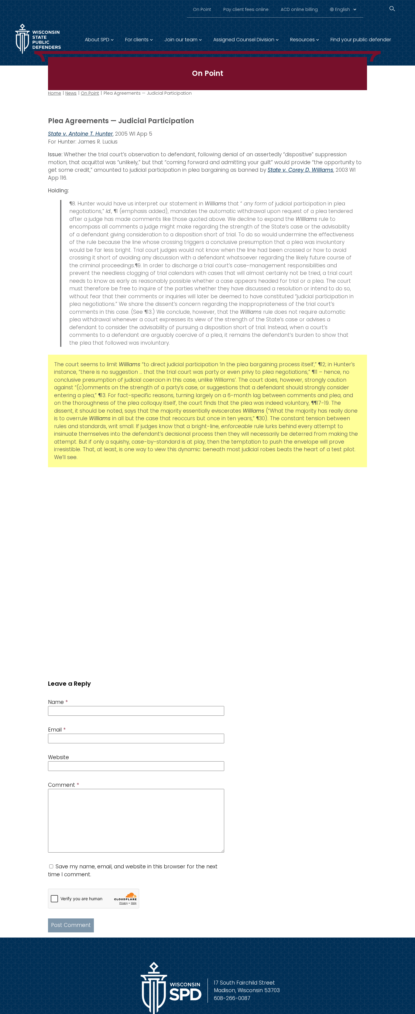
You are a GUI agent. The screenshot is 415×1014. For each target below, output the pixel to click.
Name (58, 702)
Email (57, 729)
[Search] (392, 8)
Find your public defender (361, 39)
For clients (137, 39)
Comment (63, 785)
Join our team (180, 39)
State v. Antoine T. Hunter (80, 133)
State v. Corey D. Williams (300, 170)
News (71, 93)
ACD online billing (299, 9)
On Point (202, 9)
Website (58, 757)
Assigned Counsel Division (243, 39)
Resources (302, 39)
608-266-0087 (232, 998)
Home (54, 93)
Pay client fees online (246, 9)
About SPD (97, 39)
